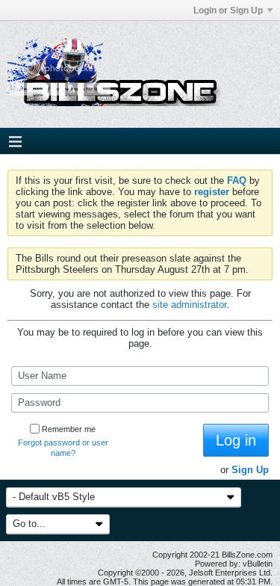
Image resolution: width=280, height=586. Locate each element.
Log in (236, 440)
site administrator (189, 304)
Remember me (69, 429)
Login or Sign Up (228, 10)
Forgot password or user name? (63, 447)
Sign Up (250, 469)
